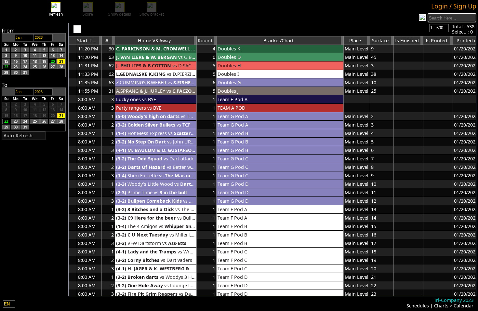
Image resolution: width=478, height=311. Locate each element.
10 (25, 55)
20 (53, 61)
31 (25, 72)
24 (25, 66)
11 (35, 55)
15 (6, 61)
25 (35, 66)
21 (61, 61)
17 (25, 61)
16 (16, 61)
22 (6, 66)
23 (16, 66)
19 (44, 61)
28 (61, 66)
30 (16, 72)
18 (35, 61)
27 (53, 66)
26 (44, 66)
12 (44, 55)
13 (53, 55)
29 (6, 72)
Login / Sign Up (453, 6)
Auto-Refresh (18, 135)
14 (61, 55)
